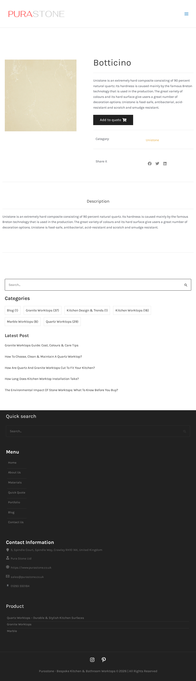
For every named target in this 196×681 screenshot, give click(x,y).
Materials (15, 482)
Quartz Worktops (62, 322)
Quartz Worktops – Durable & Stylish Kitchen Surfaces (64, 49)
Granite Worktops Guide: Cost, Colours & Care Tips (41, 345)
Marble (12, 631)
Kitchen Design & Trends (87, 310)
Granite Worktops (42, 310)
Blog (12, 310)
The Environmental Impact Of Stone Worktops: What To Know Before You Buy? (61, 390)
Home (7, 49)
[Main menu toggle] (186, 14)
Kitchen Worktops (132, 310)
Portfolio (14, 502)
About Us (14, 472)
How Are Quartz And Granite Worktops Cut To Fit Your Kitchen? (50, 368)
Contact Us (16, 522)
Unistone (123, 49)
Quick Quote (16, 492)
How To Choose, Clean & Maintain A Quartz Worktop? (43, 356)
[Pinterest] (104, 660)
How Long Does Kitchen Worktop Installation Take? (42, 379)
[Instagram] (92, 660)
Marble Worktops (22, 322)
